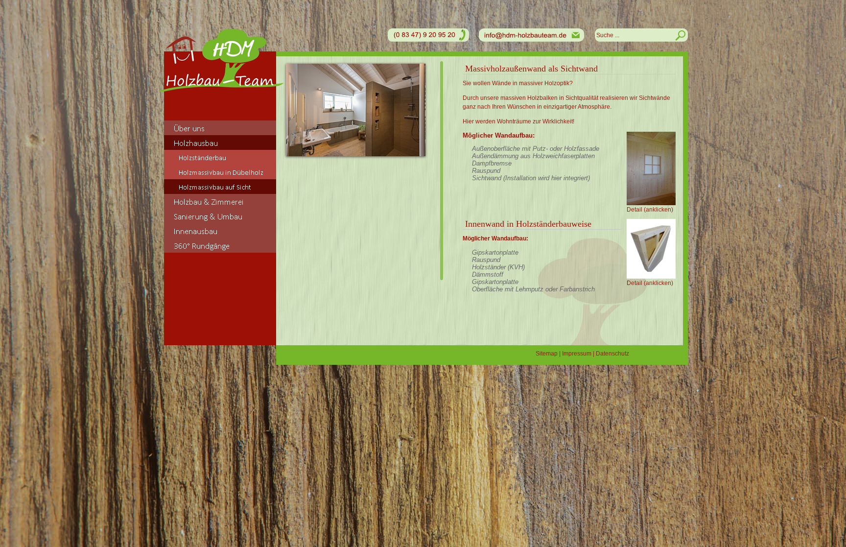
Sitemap (547, 353)
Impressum (576, 353)
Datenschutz (612, 353)
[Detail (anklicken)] (651, 168)
